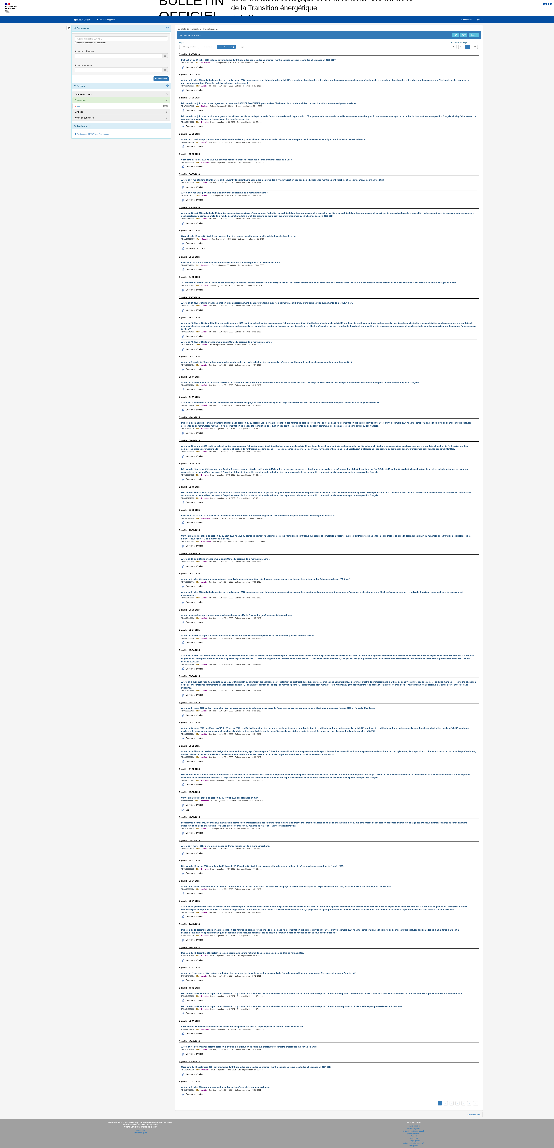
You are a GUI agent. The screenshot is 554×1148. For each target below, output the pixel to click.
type (242, 47)
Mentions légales (140, 1132)
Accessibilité (140, 1130)
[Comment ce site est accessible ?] (544, 3)
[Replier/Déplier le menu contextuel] (69, 28)
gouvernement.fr (413, 1133)
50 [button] (467, 47)
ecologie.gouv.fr (414, 1140)
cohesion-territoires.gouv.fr (413, 1143)
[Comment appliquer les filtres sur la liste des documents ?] (167, 86)
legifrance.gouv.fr (413, 1128)
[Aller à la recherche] (549, 3)
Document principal (194, 66)
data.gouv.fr (413, 1138)
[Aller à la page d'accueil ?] (551, 3)
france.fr (414, 1135)
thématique (208, 47)
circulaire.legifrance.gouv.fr (413, 1131)
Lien (187, 809)
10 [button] (454, 47)
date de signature (226, 47)
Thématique (80, 100)
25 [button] (461, 47)
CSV (464, 35)
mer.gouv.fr (413, 1145)
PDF (455, 35)
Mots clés (79, 111)
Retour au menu (474, 1114)
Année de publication (84, 117)
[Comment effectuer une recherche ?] (167, 28)
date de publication (189, 47)
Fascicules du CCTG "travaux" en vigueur (92, 134)
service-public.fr (414, 1126)
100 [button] (474, 47)
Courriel (474, 35)
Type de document (83, 94)
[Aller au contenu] (546, 3)
